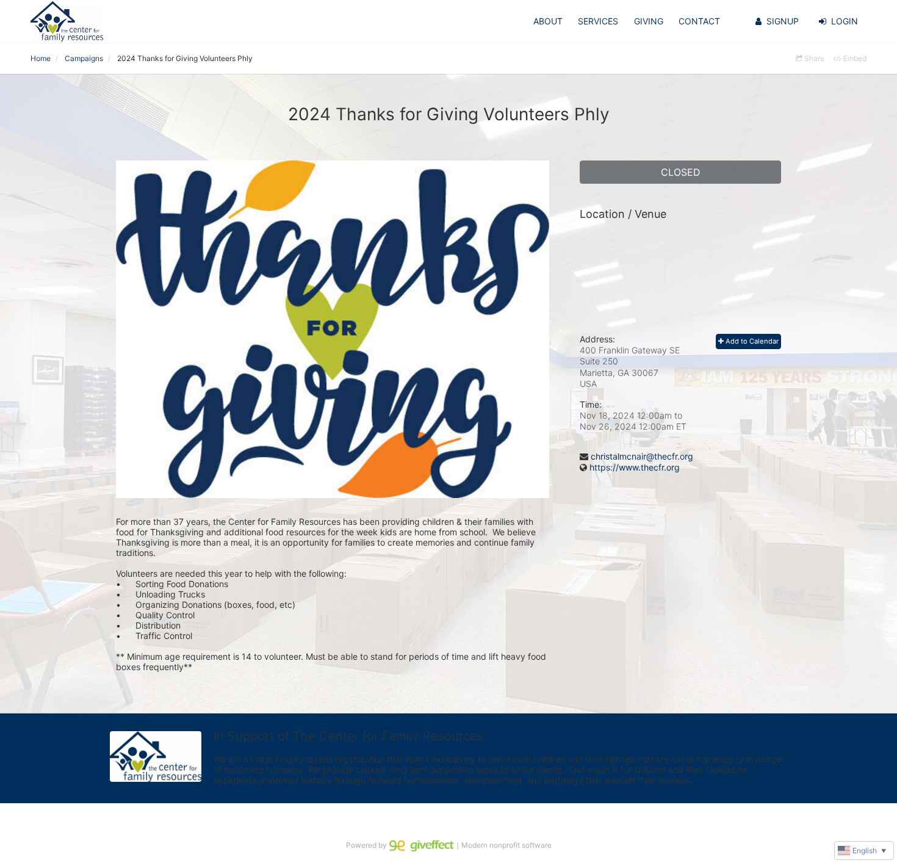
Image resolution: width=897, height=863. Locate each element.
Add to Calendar (751, 341)
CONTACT (699, 21)
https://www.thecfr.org (634, 467)
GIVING (648, 21)
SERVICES (598, 21)
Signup (782, 21)
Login (844, 21)
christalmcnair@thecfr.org (642, 456)
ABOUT (548, 21)
